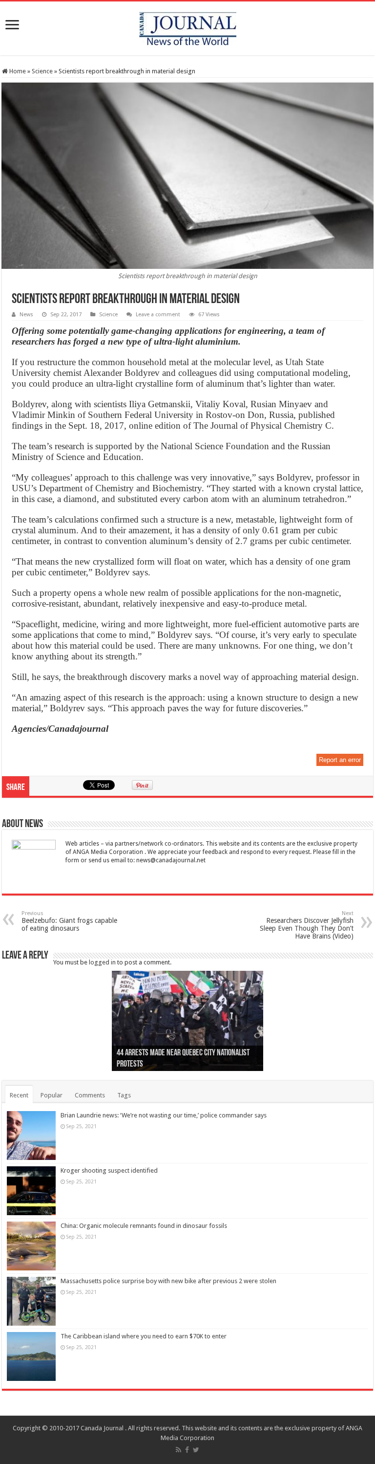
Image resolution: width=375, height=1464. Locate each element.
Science (42, 71)
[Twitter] (196, 1450)
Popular (51, 1095)
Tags (124, 1095)
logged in (102, 962)
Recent (19, 1095)
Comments (90, 1095)
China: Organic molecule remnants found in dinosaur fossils (144, 1225)
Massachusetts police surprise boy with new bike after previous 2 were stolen (168, 1281)
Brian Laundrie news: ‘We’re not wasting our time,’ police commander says (164, 1115)
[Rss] (178, 1450)
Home (17, 71)
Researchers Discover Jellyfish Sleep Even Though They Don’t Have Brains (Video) (307, 925)
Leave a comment (158, 314)
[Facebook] (187, 1450)
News (26, 314)
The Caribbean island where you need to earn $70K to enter (144, 1336)
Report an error (340, 760)
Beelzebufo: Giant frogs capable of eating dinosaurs (69, 921)
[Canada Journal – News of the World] (187, 26)
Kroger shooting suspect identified (109, 1170)
